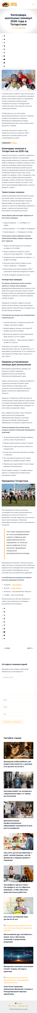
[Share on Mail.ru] (4, 56)
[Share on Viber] (4, 53)
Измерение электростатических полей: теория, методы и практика (18, 968)
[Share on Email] (4, 59)
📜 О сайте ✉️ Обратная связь (18, 1006)
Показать (14, 143)
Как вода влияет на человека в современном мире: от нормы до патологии (18, 793)
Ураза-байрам (16, 585)
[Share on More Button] (4, 63)
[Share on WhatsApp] (4, 49)
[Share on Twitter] (4, 43)
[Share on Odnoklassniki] (4, 46)
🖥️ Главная (18, 1003)
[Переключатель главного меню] (33, 4)
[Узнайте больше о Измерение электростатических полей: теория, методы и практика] (18, 955)
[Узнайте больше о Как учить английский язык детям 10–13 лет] (18, 905)
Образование (21, 28)
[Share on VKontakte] (4, 39)
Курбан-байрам (16, 588)
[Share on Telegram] (4, 36)
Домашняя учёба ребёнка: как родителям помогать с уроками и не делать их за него (18, 764)
